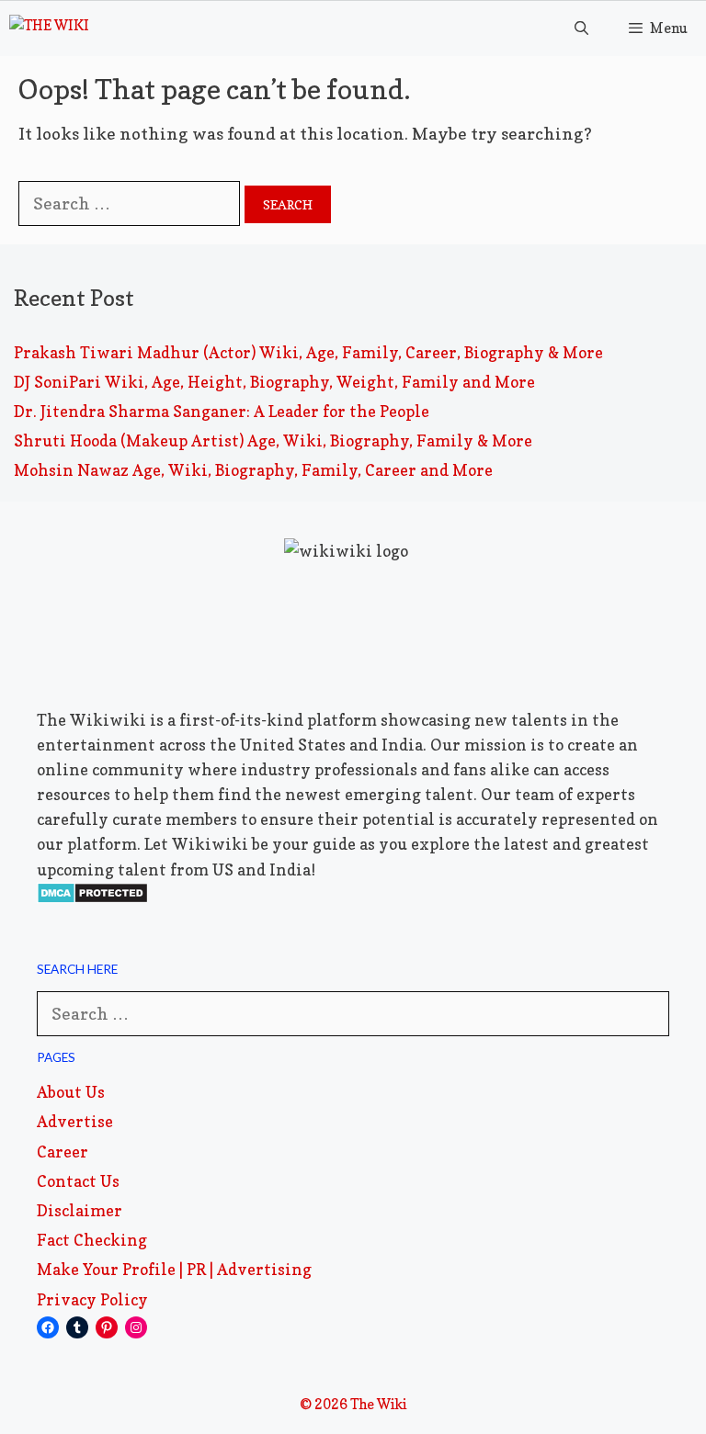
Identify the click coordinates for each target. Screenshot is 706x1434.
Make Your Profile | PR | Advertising (174, 1269)
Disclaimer (79, 1210)
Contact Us (78, 1181)
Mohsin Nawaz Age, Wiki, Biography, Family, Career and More (253, 470)
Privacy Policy (92, 1299)
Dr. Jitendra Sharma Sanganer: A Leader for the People (221, 411)
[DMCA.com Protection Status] (92, 898)
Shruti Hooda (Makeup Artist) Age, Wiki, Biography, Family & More (273, 440)
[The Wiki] (49, 28)
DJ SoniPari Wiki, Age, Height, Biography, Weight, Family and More (274, 381)
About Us (71, 1091)
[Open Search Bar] (580, 28)
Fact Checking (92, 1239)
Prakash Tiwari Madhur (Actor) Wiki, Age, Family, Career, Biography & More (308, 352)
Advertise (75, 1121)
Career (62, 1151)
